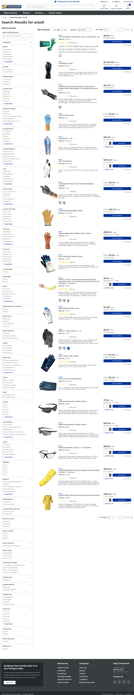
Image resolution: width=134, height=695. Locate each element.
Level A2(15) (8, 254)
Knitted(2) (8, 201)
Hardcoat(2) (8, 429)
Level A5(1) (8, 261)
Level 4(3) (8, 526)
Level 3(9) (7, 524)
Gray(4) (7, 98)
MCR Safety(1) (9, 56)
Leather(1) (8, 502)
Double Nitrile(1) (9, 156)
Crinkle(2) (8, 131)
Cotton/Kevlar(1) (10, 489)
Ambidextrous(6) (10, 395)
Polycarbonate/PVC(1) (11, 338)
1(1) (5, 465)
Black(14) (7, 91)
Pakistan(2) (8, 221)
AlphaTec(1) (8, 49)
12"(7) (6, 412)
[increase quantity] (110, 142)
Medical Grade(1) (10, 387)
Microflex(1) (8, 59)
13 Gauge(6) (8, 348)
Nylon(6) (7, 333)
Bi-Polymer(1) (9, 151)
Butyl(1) (7, 484)
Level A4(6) (8, 259)
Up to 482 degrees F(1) (11, 570)
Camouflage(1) (9, 323)
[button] (11, 13)
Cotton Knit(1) (9, 452)
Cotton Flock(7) (9, 449)
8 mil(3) (7, 616)
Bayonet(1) (8, 599)
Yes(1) (6, 634)
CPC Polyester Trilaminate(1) (13, 486)
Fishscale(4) (8, 296)
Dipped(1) (7, 194)
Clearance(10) (9, 69)
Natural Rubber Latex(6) (12, 159)
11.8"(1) (7, 409)
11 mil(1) (7, 619)
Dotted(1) (7, 134)
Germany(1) (8, 214)
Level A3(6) (8, 256)
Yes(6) (6, 311)
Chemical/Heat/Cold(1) (11, 362)
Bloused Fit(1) (9, 553)
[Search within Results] (5, 36)
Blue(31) (7, 176)
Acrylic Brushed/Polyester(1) (13, 482)
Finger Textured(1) (10, 294)
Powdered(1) (8, 514)
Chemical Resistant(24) (12, 360)
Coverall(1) (8, 79)
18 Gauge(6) (8, 353)
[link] (116, 29)
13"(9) (6, 414)
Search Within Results (11, 32)
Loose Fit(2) (8, 558)
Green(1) (7, 101)
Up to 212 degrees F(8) (11, 567)
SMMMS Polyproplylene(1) (12, 546)
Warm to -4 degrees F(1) (12, 572)
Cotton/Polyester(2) (11, 454)
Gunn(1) (7, 196)
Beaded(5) (8, 232)
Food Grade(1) (9, 382)
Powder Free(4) (9, 511)
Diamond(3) (8, 291)
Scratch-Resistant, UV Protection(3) (15, 434)
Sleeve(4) (7, 84)
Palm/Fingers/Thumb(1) (12, 121)
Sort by (73, 30)
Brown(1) (7, 96)
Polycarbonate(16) (10, 589)
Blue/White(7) (9, 181)
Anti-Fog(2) (8, 424)
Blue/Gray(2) (9, 179)
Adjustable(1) (8, 597)
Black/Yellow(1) (9, 174)
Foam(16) (7, 138)
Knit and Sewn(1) (10, 199)
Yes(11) (6, 281)
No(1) (6, 279)
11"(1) (6, 407)
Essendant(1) (8, 54)
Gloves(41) (8, 81)
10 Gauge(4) (8, 345)
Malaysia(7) (8, 216)
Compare (128, 45)
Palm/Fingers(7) (10, 118)
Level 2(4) (8, 521)
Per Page (99, 30)
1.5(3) (6, 467)
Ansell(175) (8, 52)
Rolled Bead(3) (9, 241)
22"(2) (6, 538)
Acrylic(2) (7, 444)
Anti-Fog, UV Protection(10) (13, 427)
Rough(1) (7, 141)
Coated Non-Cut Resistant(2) (13, 365)
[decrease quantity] (110, 144)
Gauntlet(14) (8, 234)
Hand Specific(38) (10, 397)
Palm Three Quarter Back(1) (13, 116)
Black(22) (7, 580)
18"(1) (6, 533)
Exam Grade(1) (9, 380)
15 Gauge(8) (8, 350)
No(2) (6, 309)
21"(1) (6, 536)
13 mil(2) (7, 621)
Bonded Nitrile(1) (10, 154)
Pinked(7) (8, 239)
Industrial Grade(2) (10, 385)
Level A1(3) (8, 252)
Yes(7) (6, 272)
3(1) (6, 474)
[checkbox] (3, 49)
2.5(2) (6, 472)
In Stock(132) (8, 72)
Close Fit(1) (8, 555)
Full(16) (7, 111)
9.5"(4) (7, 404)
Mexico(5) (7, 219)
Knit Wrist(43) (9, 236)
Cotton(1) (7, 447)
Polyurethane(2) (10, 504)
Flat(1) (6, 136)
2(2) (6, 469)
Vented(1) (7, 602)
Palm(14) (7, 114)
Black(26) (7, 319)
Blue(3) (7, 94)
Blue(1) (7, 321)
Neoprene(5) (8, 161)
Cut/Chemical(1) (10, 370)
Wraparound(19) (10, 604)
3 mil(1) (7, 611)
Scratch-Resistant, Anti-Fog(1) (14, 432)
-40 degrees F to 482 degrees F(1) (14, 565)
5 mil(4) (7, 614)
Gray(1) (7, 326)
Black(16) (7, 171)
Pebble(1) (7, 298)
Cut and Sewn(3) (10, 191)
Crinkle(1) (7, 289)
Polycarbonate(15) (10, 336)
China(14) (8, 211)
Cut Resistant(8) (10, 367)
